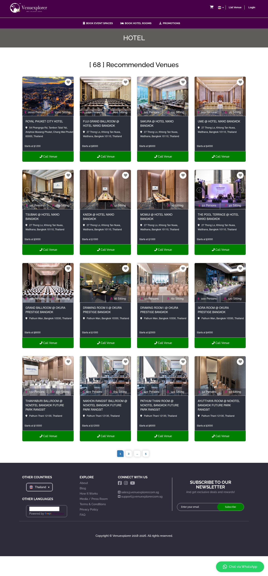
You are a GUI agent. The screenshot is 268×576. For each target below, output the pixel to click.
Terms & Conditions (93, 504)
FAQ (82, 515)
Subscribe (230, 507)
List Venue (235, 7)
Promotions (171, 23)
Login (251, 7)
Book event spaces (99, 23)
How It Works (89, 493)
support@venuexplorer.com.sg (141, 496)
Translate (58, 513)
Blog (83, 488)
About (84, 483)
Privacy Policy (89, 509)
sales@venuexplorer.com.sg (140, 492)
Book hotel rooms (137, 23)
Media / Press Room (94, 499)
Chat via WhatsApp (243, 567)
